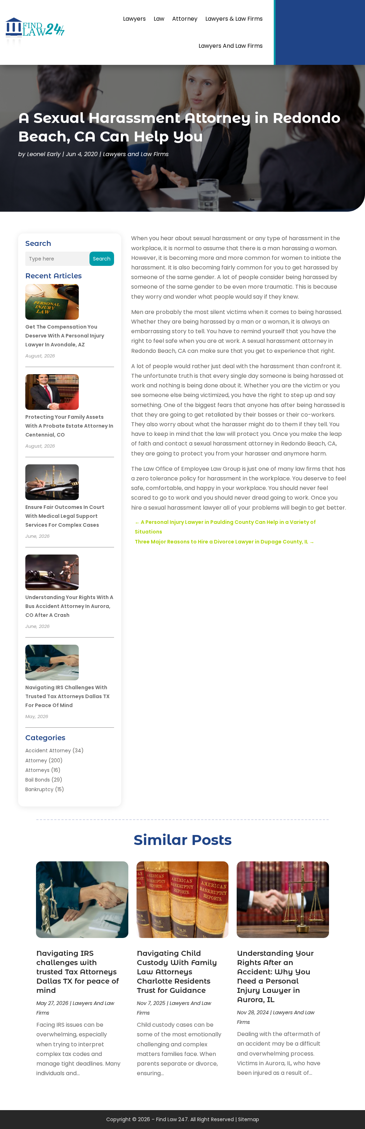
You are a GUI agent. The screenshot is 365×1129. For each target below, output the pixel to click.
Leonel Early (44, 154)
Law (159, 19)
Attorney (184, 19)
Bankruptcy (39, 789)
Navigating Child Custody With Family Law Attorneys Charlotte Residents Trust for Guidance (177, 972)
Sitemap (248, 1119)
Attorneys (37, 770)
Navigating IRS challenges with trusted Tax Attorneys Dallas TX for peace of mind (67, 696)
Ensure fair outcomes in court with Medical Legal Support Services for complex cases (64, 516)
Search (101, 258)
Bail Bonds (37, 779)
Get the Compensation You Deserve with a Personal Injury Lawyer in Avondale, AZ (64, 335)
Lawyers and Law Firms (231, 46)
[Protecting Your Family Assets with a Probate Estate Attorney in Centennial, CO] (52, 393)
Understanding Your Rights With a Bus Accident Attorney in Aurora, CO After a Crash (69, 606)
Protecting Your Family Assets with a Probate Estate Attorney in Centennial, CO (69, 425)
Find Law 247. (172, 1119)
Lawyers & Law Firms (234, 19)
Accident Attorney (48, 750)
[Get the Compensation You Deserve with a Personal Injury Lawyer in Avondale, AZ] (52, 303)
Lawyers (134, 19)
